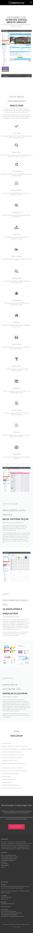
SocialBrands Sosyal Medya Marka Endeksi (12, 916)
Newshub (3, 862)
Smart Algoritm (5, 865)
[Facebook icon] (13, 927)
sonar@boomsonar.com (7, 903)
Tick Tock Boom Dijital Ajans (8, 911)
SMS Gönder (4, 899)
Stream (3, 867)
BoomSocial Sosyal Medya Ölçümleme (11, 913)
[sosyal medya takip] (16, 2)
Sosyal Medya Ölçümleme (8, 860)
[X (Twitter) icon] (15, 927)
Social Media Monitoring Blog (9, 914)
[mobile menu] (30, 2)
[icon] (20, 927)
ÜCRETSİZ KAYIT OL (16, 827)
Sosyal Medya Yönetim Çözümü (9, 857)
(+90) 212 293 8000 (6, 897)
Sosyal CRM (4, 864)
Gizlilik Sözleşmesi (6, 906)
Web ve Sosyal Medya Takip (8, 855)
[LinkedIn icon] (17, 927)
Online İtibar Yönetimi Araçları (9, 858)
